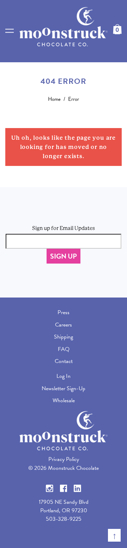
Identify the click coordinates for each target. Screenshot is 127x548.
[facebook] (63, 487)
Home (54, 99)
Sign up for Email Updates (63, 228)
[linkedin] (77, 487)
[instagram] (49, 487)
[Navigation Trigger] (9, 31)
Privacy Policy (63, 459)
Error (73, 99)
